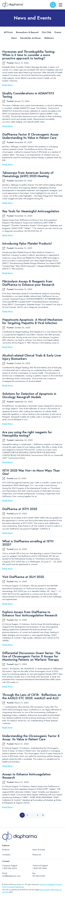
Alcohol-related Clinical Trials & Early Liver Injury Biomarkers (31, 357)
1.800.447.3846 (39, 868)
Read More (7, 85)
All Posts (8, 32)
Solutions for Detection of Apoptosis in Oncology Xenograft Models (29, 395)
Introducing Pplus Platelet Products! (27, 243)
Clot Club (46, 32)
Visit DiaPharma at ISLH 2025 (23, 577)
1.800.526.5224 (9, 868)
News (14, 38)
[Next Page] (42, 815)
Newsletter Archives (30, 38)
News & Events (38, 849)
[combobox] (53, 5)
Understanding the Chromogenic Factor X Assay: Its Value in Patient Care (31, 737)
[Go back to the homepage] (12, 5)
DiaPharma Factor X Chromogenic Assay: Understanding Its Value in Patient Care (30, 136)
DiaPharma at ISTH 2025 (19, 509)
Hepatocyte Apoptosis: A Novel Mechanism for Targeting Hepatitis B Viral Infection (32, 321)
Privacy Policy (45, 889)
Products (5, 849)
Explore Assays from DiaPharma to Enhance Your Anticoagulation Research (29, 614)
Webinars (49, 38)
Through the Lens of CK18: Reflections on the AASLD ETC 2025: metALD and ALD (31, 696)
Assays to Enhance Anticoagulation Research (26, 776)
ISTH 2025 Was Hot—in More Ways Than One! (31, 472)
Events (58, 32)
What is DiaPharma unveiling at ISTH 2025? (28, 543)
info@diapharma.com (11, 875)
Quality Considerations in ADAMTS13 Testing (28, 95)
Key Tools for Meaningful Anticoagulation (30, 211)
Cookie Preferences (16, 887)
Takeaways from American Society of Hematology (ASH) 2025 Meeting (27, 174)
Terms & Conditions (47, 884)
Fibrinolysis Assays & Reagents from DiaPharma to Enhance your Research (28, 283)
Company (6, 854)
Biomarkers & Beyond (27, 32)
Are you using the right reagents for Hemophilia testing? (27, 434)
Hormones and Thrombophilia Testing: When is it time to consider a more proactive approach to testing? (28, 55)
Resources (36, 854)
